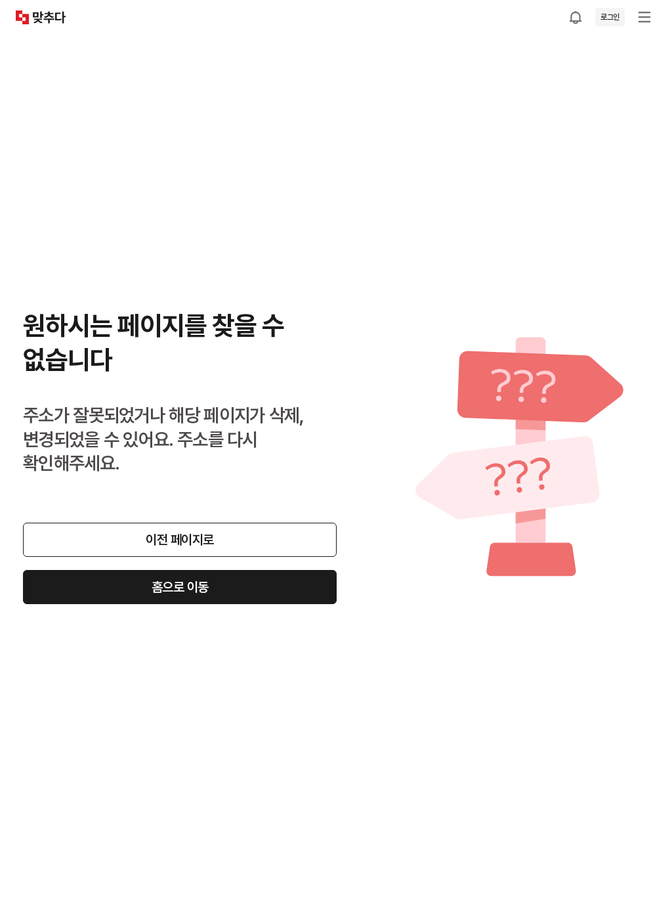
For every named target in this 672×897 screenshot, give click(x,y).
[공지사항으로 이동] (575, 17)
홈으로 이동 (180, 587)
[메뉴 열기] (644, 17)
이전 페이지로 (180, 540)
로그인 (610, 17)
